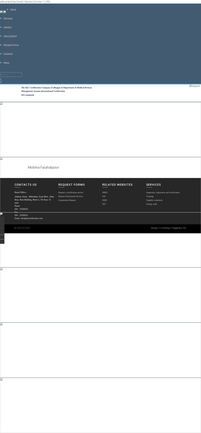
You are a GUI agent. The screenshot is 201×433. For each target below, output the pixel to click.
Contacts (8, 53)
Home (13, 9)
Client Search (10, 36)
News (6, 62)
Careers (7, 27)
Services (8, 18)
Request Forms (11, 45)
